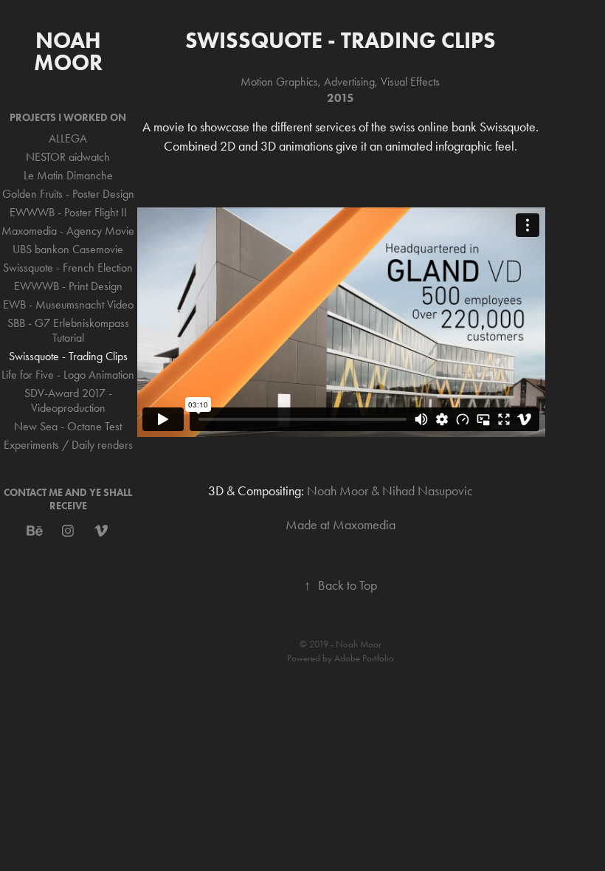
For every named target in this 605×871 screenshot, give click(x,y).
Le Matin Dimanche (68, 175)
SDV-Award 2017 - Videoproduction (68, 400)
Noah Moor (70, 51)
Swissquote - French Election (68, 268)
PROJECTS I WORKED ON (68, 117)
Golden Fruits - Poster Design (68, 194)
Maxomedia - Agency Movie (67, 231)
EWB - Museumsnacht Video (68, 304)
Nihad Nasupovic (427, 491)
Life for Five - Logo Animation (67, 375)
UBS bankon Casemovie (68, 249)
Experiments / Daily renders (68, 445)
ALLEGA (68, 138)
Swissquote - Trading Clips (68, 356)
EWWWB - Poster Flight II (68, 212)
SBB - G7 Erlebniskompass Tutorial (68, 330)
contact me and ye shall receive (68, 499)
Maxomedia (364, 525)
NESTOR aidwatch (68, 157)
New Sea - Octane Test (68, 426)
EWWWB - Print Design (68, 286)
